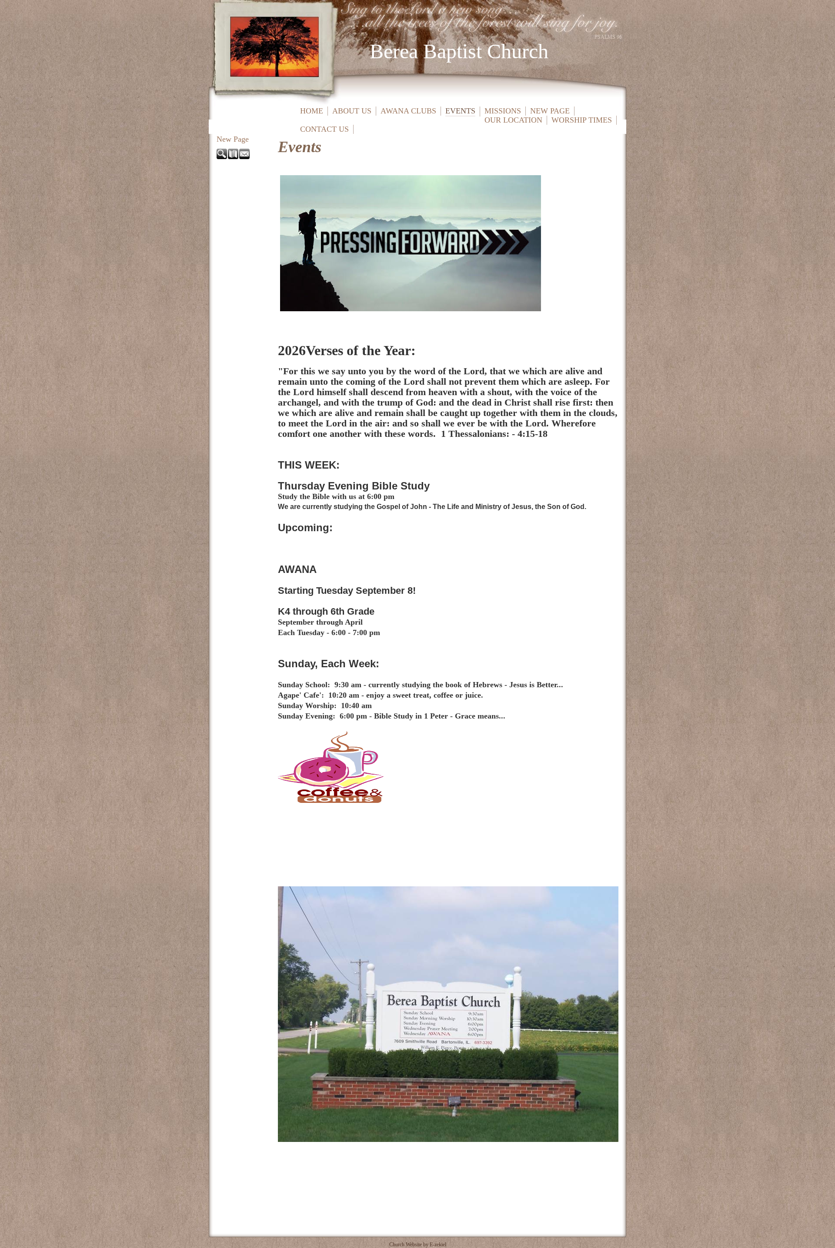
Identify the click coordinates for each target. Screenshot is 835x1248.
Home (311, 110)
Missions (502, 110)
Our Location (513, 120)
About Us (351, 110)
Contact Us (324, 129)
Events (460, 110)
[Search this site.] (222, 156)
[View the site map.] (233, 156)
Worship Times (581, 120)
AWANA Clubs (408, 110)
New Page (550, 110)
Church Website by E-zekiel (417, 1244)
